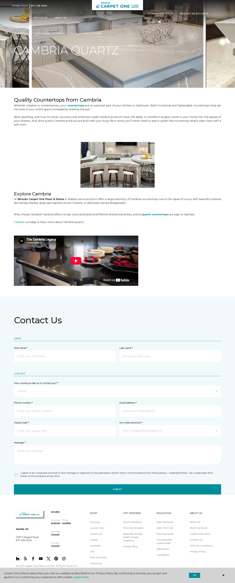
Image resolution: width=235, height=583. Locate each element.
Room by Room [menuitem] (199, 528)
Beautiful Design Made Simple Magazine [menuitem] (133, 537)
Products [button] (19, 17)
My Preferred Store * (130, 423)
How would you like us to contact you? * (36, 383)
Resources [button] (40, 17)
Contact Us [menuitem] (196, 539)
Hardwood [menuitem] (96, 533)
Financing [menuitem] (96, 563)
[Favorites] (154, 22)
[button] (148, 22)
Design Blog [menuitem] (130, 546)
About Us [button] (60, 17)
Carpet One (20, 33)
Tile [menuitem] (92, 551)
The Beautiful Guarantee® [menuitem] (164, 541)
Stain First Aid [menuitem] (165, 528)
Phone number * (23, 403)
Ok (194, 575)
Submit (117, 489)
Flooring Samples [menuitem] (133, 528)
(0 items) (160, 22)
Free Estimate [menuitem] (98, 557)
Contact (19, 222)
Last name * (126, 348)
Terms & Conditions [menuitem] (201, 545)
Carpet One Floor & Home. (39, 565)
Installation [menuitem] (163, 554)
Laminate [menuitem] (95, 545)
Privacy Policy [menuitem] (198, 551)
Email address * (128, 403)
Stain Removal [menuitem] (165, 522)
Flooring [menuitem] (95, 522)
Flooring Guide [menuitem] (165, 533)
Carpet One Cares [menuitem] (200, 533)
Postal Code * (21, 423)
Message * (19, 443)
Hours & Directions (160, 13)
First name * (20, 348)
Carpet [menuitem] (94, 539)
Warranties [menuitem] (163, 549)
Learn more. (81, 577)
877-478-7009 (39, 5)
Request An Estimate (194, 13)
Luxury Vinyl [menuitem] (97, 528)
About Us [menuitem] (195, 522)
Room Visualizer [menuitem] (132, 522)
